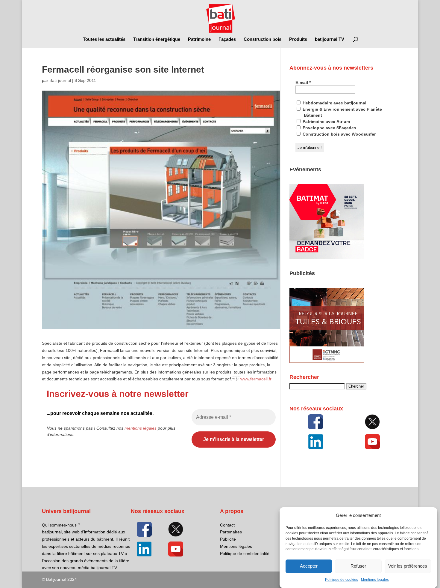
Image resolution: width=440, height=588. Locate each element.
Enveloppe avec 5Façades (328, 127)
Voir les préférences (407, 566)
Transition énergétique (156, 39)
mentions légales (141, 428)
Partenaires (231, 532)
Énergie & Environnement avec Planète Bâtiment (341, 112)
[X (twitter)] (372, 421)
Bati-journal (60, 80)
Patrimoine (199, 39)
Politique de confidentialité (244, 553)
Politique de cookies (341, 580)
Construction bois (262, 39)
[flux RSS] (315, 421)
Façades (227, 39)
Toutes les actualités (104, 39)
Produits (298, 39)
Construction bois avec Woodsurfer (338, 134)
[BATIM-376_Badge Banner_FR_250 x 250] (326, 257)
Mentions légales (375, 580)
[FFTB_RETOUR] (326, 361)
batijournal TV (329, 39)
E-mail (303, 82)
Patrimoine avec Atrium (325, 121)
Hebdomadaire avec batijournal (333, 102)
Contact (227, 525)
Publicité (228, 539)
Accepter (309, 566)
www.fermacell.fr (255, 378)
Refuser (358, 566)
